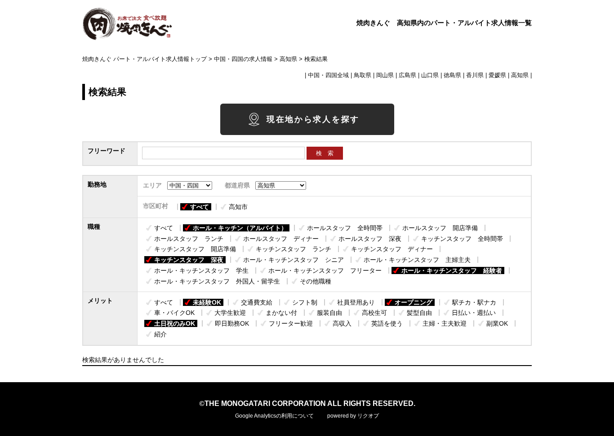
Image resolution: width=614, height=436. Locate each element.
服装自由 (329, 312)
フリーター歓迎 (291, 323)
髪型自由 (419, 312)
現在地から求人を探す (313, 119)
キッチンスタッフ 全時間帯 (462, 238)
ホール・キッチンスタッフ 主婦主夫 (417, 259)
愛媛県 (497, 75)
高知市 (238, 206)
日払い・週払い (474, 312)
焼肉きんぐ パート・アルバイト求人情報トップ (144, 59)
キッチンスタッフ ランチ (293, 249)
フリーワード (106, 150)
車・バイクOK (174, 312)
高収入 (342, 323)
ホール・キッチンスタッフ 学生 (201, 270)
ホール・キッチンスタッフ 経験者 (451, 270)
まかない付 (281, 312)
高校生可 (374, 312)
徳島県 (452, 75)
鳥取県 (362, 75)
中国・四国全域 (328, 75)
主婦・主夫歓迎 (445, 323)
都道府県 (237, 185)
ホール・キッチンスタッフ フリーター (325, 270)
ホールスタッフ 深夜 (369, 238)
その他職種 (315, 281)
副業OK (497, 323)
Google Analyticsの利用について (274, 416)
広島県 (407, 75)
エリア (152, 185)
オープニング (413, 302)
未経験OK (207, 302)
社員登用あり (356, 302)
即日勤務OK (232, 323)
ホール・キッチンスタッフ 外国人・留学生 (217, 281)
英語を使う (387, 323)
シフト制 (304, 302)
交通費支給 (256, 302)
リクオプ (368, 416)
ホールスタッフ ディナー (281, 238)
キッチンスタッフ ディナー (392, 249)
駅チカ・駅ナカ (474, 302)
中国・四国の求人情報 (243, 59)
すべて (199, 206)
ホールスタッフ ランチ (188, 238)
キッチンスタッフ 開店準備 (195, 249)
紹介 (160, 334)
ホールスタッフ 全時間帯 (345, 227)
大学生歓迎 (230, 312)
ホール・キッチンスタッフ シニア (293, 259)
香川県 (475, 75)
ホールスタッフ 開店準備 (440, 227)
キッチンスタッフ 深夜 (188, 259)
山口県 (430, 75)
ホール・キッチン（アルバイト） (240, 227)
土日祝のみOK (174, 323)
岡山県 (385, 75)
